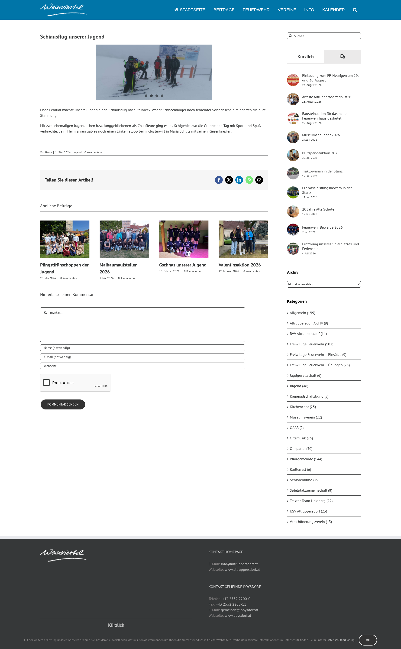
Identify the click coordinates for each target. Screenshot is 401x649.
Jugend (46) (299, 385)
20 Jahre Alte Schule (318, 209)
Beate (48, 152)
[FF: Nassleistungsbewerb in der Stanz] (293, 189)
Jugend (77, 152)
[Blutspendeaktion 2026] (293, 152)
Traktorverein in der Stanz (322, 171)
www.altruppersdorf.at (242, 569)
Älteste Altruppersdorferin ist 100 (328, 96)
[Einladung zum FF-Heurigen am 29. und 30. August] (293, 77)
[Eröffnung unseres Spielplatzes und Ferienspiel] (293, 245)
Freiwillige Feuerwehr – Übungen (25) (320, 365)
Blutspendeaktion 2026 (321, 153)
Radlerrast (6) (300, 469)
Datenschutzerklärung (341, 640)
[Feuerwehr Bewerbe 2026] (293, 226)
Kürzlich (306, 57)
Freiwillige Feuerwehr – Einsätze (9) (318, 354)
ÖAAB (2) (297, 427)
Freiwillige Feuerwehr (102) (311, 344)
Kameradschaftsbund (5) (309, 396)
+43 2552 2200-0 (236, 598)
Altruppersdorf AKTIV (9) (309, 323)
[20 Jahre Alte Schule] (293, 208)
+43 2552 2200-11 (231, 604)
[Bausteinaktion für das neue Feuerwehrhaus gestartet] (293, 115)
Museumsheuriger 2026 (321, 135)
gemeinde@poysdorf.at (239, 609)
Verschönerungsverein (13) (311, 521)
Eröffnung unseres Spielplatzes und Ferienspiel (330, 246)
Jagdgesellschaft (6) (305, 375)
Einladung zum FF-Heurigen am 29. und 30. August (330, 77)
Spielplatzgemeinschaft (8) (311, 490)
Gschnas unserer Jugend (183, 265)
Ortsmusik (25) (301, 438)
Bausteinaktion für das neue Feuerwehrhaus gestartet (324, 115)
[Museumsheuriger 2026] (293, 134)
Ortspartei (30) (301, 448)
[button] (355, 9)
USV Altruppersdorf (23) (308, 511)
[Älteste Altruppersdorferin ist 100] (293, 96)
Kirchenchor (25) (303, 406)
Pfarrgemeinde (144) (306, 459)
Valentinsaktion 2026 (240, 265)
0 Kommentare (93, 152)
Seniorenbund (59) (304, 479)
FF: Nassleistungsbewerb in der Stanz (327, 190)
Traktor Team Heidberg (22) (311, 500)
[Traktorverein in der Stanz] (293, 170)
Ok (368, 640)
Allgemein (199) (302, 312)
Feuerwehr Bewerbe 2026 (322, 227)
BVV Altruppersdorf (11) (308, 333)
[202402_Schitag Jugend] (154, 72)
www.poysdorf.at (238, 615)
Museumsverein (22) (306, 417)
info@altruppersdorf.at (239, 563)
